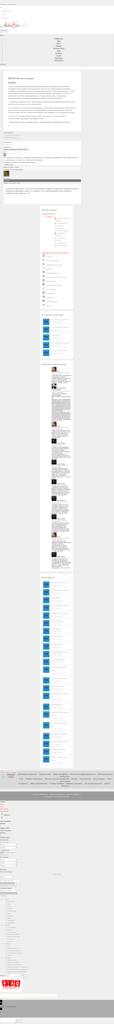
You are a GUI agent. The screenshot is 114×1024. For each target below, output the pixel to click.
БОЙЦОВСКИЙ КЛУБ (53, 273)
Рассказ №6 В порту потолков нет (58, 445)
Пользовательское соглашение (17, 967)
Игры (8, 913)
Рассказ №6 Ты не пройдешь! (59, 678)
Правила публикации (34, 779)
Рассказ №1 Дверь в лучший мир (59, 343)
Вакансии (65, 786)
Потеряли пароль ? (10, 852)
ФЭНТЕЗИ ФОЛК (51, 302)
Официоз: (7, 957)
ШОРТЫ (49, 257)
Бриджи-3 (7, 815)
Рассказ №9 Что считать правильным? (60, 502)
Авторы (74, 779)
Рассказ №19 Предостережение (59, 742)
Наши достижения (13, 934)
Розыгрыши (11, 920)
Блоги (9, 906)
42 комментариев (56, 322)
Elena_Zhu (7, 178)
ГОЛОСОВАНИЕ (62, 243)
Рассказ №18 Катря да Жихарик (59, 327)
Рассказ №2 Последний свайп (59, 652)
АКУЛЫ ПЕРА (50, 294)
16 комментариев (56, 718)
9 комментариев (56, 763)
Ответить (4, 1016)
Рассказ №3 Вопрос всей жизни (59, 320)
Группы (107, 783)
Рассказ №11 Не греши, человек (59, 351)
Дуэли (9, 918)
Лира (8, 904)
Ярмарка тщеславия (74, 783)
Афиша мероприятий (38, 783)
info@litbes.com (77, 794)
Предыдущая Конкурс (12, 135)
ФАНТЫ (48, 269)
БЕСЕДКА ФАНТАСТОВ (53, 285)
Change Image (57, 874)
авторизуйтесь (8, 144)
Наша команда (99, 779)
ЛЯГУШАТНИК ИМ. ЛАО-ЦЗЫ (56, 277)
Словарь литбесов (56, 783)
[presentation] (50, 216)
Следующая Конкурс (11, 137)
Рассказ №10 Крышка (56, 704)
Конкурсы (10, 916)
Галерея (9, 909)
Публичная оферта (60, 774)
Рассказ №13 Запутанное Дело (59, 734)
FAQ (8, 946)
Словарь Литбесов (13, 948)
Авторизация (4, 855)
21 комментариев (56, 624)
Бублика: (7, 925)
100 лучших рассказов (93, 783)
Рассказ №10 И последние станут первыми (61, 391)
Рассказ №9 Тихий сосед (57, 660)
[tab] (50, 216)
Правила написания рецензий (57, 779)
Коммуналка (11, 923)
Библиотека (11, 901)
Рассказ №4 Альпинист (57, 644)
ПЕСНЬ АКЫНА (51, 290)
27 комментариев (56, 338)
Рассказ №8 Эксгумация (57, 686)
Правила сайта (45, 774)
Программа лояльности (27, 774)
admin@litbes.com (43, 794)
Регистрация (4, 842)
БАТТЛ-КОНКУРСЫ (52, 261)
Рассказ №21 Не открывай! (58, 749)
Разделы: (7, 944)
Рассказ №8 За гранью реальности (59, 520)
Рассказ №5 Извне (56, 629)
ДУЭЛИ (48, 306)
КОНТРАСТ (50, 298)
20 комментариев (56, 647)
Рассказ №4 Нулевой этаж (61, 558)
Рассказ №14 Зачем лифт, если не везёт (60, 373)
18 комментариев (56, 655)
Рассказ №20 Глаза (55, 335)
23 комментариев (56, 346)
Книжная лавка (12, 911)
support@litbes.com (60, 794)
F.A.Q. (21, 779)
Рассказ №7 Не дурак (56, 636)
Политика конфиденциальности (83, 774)
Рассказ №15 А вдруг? (57, 621)
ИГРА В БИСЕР (51, 281)
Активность (23, 783)
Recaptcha (3, 869)
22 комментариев (56, 353)
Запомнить (5, 850)
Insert (18, 1022)
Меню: (6, 899)
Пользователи (85, 779)
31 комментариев (56, 330)
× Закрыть (3, 896)
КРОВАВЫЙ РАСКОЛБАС (54, 265)
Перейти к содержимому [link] (8, 4)
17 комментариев (56, 700)
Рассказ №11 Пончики (59, 485)
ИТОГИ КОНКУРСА (63, 245)
